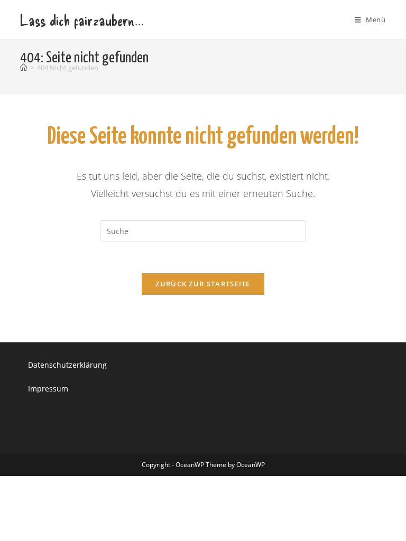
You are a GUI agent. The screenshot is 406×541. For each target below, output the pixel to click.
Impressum (48, 389)
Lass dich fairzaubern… (82, 19)
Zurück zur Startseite (202, 283)
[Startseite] (23, 67)
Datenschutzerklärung (67, 365)
